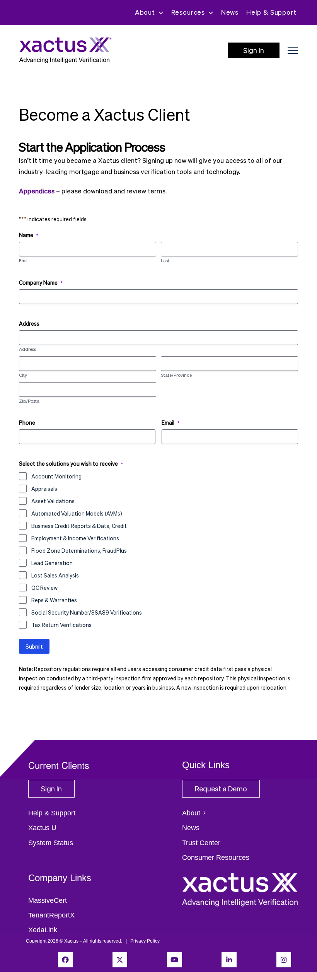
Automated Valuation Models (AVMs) (76, 513)
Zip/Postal (30, 401)
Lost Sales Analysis (55, 575)
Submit (34, 646)
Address (27, 349)
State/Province (176, 375)
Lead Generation (52, 562)
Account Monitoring (56, 476)
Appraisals (44, 488)
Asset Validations (53, 500)
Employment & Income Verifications (75, 538)
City (23, 375)
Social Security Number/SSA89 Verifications (86, 612)
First (23, 260)
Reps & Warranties (54, 599)
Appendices (37, 191)
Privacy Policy (145, 941)
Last (165, 260)
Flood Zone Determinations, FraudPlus (79, 550)
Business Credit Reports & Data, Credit (79, 525)
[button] (293, 50)
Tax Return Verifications (61, 624)
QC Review (44, 587)
